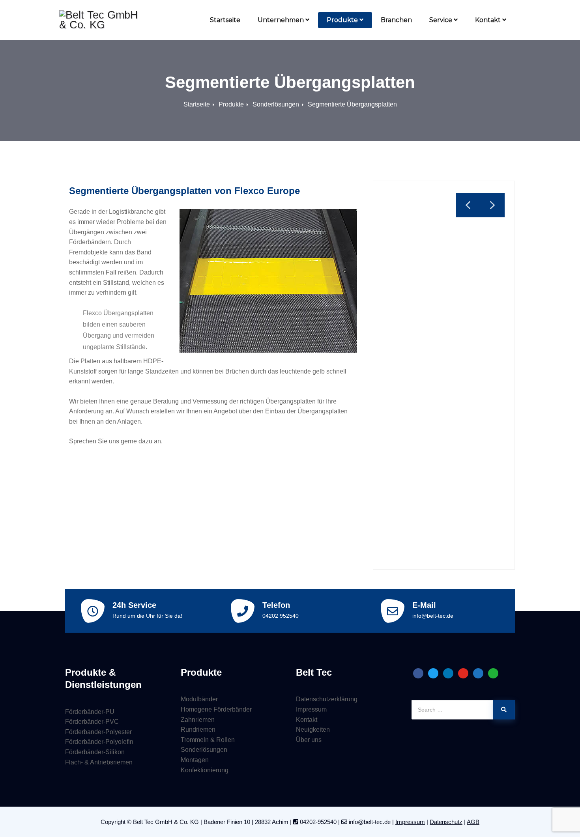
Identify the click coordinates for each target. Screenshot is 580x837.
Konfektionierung (204, 770)
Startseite (225, 20)
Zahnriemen (198, 719)
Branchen (396, 20)
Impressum (311, 709)
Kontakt (488, 20)
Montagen (195, 760)
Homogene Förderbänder (216, 709)
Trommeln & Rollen (208, 739)
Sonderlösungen (276, 104)
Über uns (309, 739)
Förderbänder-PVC (92, 721)
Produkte (342, 20)
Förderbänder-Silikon (95, 752)
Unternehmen (281, 20)
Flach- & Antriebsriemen (99, 762)
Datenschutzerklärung (326, 699)
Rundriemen (198, 729)
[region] (444, 375)
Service (440, 20)
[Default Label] (418, 672)
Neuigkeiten (313, 729)
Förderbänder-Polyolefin (99, 741)
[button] (492, 205)
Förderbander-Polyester (98, 732)
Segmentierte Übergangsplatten (352, 104)
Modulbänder (199, 699)
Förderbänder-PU (89, 711)
